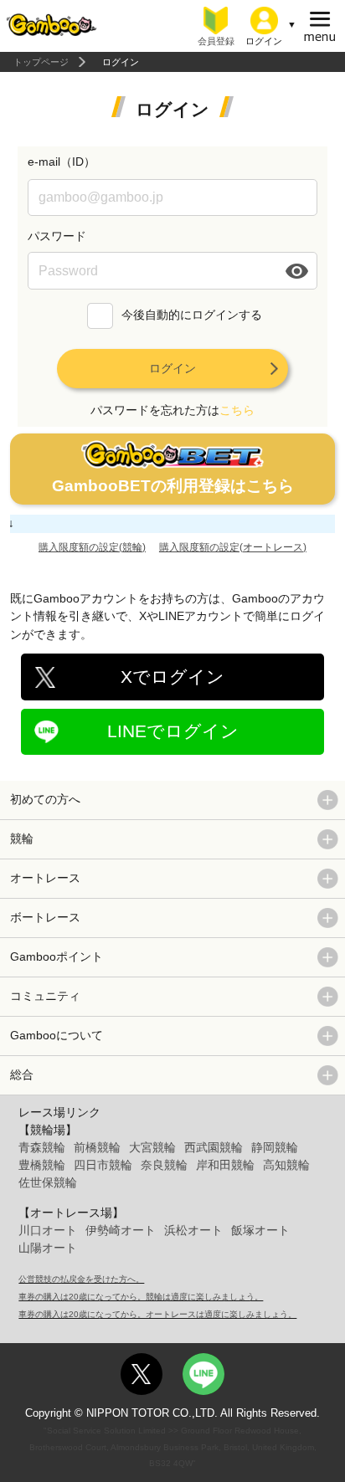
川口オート (47, 1230)
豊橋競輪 (41, 1165)
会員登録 (216, 41)
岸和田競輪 (225, 1165)
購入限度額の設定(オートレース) (232, 547)
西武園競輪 (213, 1147)
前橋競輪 (97, 1147)
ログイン (172, 368)
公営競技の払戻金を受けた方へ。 (81, 1279)
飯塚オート (260, 1230)
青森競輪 (41, 1147)
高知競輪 (286, 1165)
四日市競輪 (103, 1165)
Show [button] (298, 271)
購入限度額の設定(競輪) (92, 547)
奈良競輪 (164, 1165)
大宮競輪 (152, 1147)
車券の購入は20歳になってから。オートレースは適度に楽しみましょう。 (157, 1314)
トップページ (41, 62)
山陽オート (47, 1247)
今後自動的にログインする (191, 315)
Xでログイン (172, 676)
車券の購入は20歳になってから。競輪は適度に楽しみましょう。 (140, 1296)
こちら (237, 410)
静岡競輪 (274, 1147)
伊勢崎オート (120, 1230)
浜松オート (193, 1230)
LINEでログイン (173, 731)
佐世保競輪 (47, 1182)
